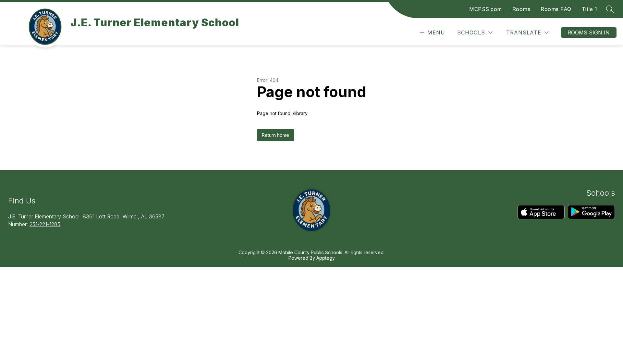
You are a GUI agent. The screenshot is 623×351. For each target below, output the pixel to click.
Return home (275, 135)
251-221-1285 (45, 224)
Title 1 (589, 9)
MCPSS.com (485, 9)
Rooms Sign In (589, 32)
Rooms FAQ (556, 9)
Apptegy (325, 258)
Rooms (521, 9)
